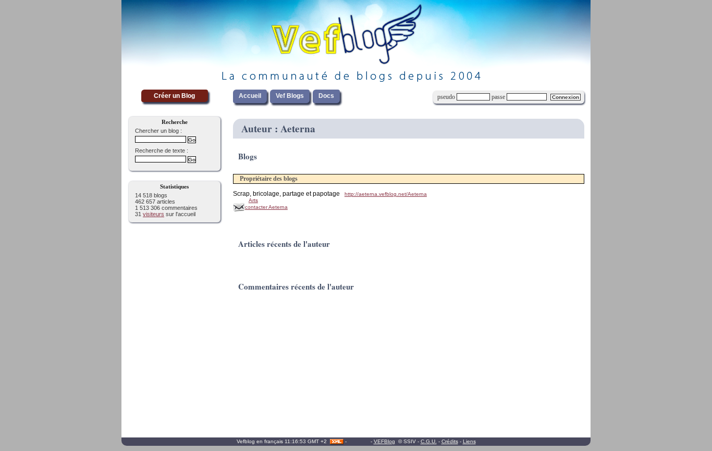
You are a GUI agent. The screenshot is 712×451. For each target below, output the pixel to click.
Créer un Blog (174, 95)
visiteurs (153, 214)
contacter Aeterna (266, 207)
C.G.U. (429, 441)
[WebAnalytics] (358, 441)
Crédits (449, 441)
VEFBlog (384, 441)
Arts (253, 200)
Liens (469, 441)
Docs (326, 95)
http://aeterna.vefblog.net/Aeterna (386, 194)
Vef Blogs (290, 95)
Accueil (250, 95)
